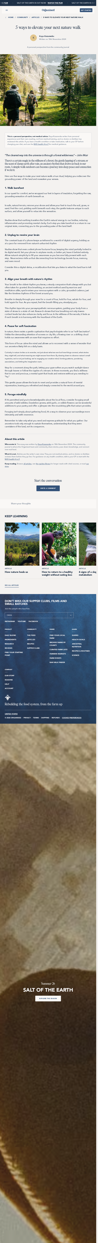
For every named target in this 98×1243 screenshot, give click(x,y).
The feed (31, 635)
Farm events (55, 658)
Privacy (27, 718)
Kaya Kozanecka (44, 444)
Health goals (78, 639)
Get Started (86, 10)
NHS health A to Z (41, 144)
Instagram (10, 621)
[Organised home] (48, 10)
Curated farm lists (59, 649)
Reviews (8, 648)
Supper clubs (33, 648)
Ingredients (10, 639)
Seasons (9, 680)
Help (7, 684)
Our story (9, 675)
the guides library (43, 464)
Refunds (56, 718)
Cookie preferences (71, 718)
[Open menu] (7, 10)
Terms (36, 718)
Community (22, 17)
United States (11, 714)
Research (9, 644)
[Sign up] (71, 615)
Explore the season (48, 998)
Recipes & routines (81, 651)
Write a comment (48, 488)
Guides (75, 635)
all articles (28, 464)
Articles (35, 17)
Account (9, 688)
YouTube (22, 621)
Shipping (45, 718)
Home (11, 17)
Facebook (33, 621)
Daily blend (10, 635)
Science (75, 655)
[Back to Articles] (6, 17)
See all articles (12, 585)
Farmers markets (58, 654)
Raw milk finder (57, 662)
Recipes (30, 644)
